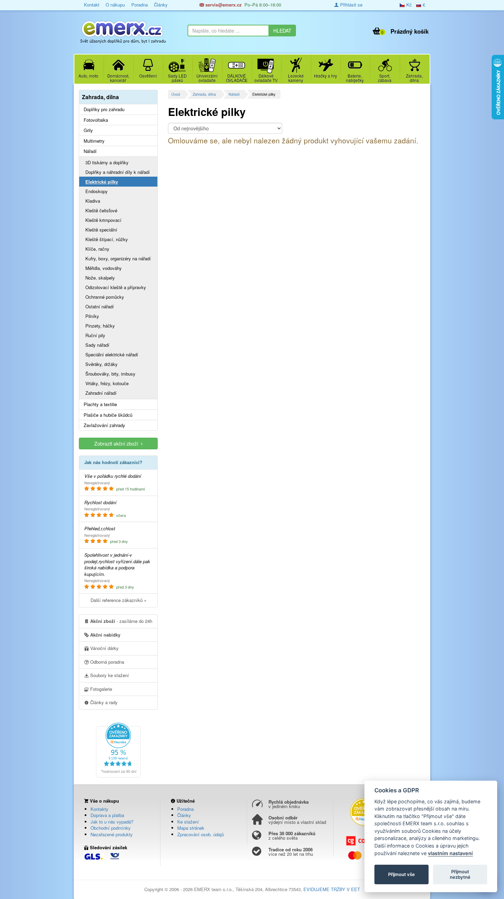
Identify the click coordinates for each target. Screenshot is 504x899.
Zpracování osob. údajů (200, 834)
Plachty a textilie (100, 404)
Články (161, 4)
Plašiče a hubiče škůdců (108, 415)
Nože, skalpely (100, 277)
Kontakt (91, 4)
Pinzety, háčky (100, 325)
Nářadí (234, 94)
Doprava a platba (107, 815)
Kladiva (92, 201)
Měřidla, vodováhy (103, 268)
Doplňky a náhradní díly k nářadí (117, 172)
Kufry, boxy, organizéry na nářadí (118, 258)
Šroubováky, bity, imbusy (110, 373)
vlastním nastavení (450, 853)
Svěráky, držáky (101, 364)
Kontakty (99, 809)
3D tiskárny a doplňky (107, 162)
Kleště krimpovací (103, 220)
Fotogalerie (100, 689)
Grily (88, 130)
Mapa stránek (190, 828)
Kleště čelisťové (101, 210)
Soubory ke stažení (109, 675)
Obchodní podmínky (111, 828)
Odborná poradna (106, 662)
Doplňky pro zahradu (104, 109)
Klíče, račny (97, 249)
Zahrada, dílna (204, 94)
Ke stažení (188, 821)
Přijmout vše (401, 874)
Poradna (139, 4)
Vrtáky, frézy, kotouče (107, 383)
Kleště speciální (101, 229)
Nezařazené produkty (112, 834)
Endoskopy (96, 191)
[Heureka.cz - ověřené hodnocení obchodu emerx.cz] (118, 749)
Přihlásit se (350, 4)
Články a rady (103, 702)
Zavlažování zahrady (104, 425)
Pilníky (92, 316)
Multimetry (94, 141)
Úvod (175, 94)
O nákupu (115, 4)
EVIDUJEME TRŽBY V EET (331, 889)
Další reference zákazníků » (118, 600)
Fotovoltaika (96, 120)
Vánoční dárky (104, 648)
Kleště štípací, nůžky (106, 239)
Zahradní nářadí (101, 393)
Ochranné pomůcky (104, 297)
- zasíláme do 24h (121, 621)
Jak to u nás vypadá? (112, 821)
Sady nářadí (97, 345)
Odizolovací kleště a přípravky (115, 287)
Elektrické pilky (101, 181)
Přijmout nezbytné (460, 874)
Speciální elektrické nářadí (111, 354)
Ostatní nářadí (99, 306)
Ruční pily (95, 335)
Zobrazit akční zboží (117, 443)
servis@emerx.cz (223, 4)
